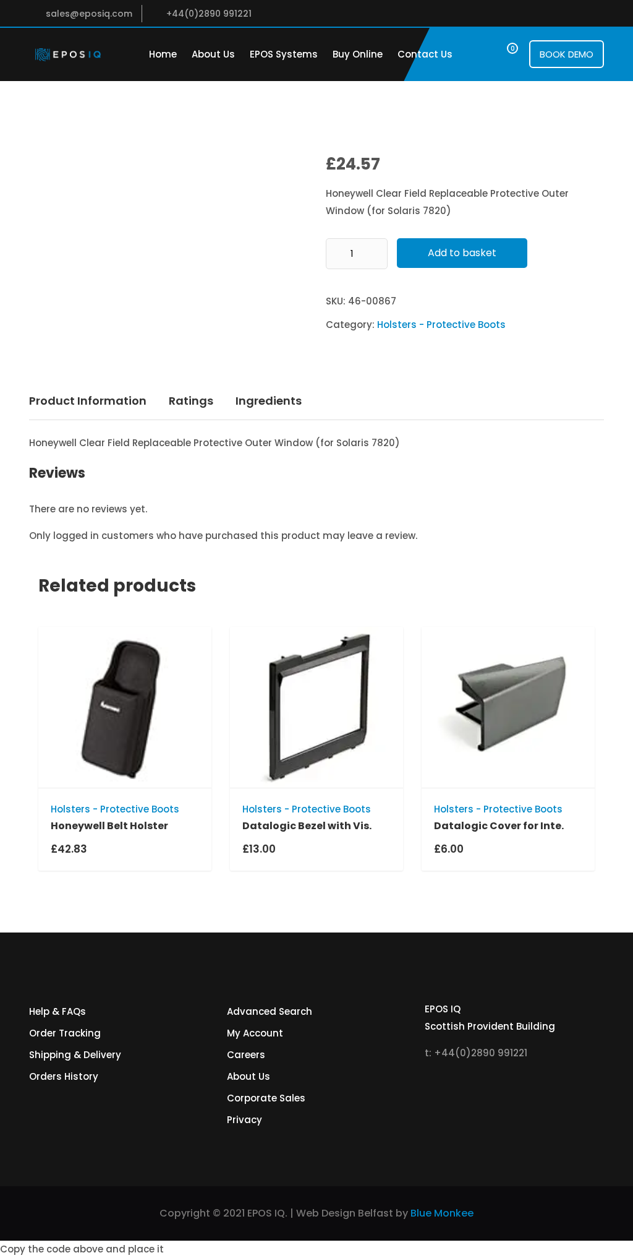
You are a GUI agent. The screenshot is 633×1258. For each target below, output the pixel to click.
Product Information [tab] (88, 400)
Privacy (244, 1119)
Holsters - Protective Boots (441, 324)
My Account (255, 1033)
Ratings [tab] (191, 400)
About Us (213, 54)
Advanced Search (269, 1011)
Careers (246, 1054)
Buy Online (358, 54)
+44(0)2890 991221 (209, 13)
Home (163, 54)
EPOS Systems (284, 54)
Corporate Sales (266, 1098)
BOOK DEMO (566, 54)
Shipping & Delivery (75, 1054)
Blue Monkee (442, 1213)
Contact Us (424, 54)
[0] (501, 54)
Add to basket (462, 253)
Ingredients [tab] (269, 400)
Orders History (63, 1076)
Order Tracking (65, 1033)
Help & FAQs (57, 1011)
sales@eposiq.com (89, 13)
